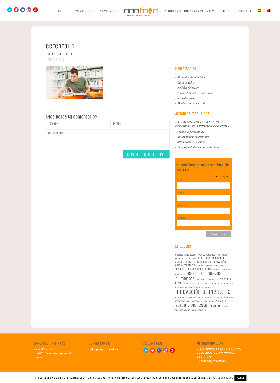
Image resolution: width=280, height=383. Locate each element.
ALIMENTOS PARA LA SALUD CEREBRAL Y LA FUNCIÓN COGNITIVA (219, 353)
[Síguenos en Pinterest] (16, 11)
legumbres (228, 297)
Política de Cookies (222, 377)
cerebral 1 (71, 54)
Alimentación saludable (191, 77)
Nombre (181, 193)
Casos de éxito (185, 82)
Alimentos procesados (185, 258)
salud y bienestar (192, 305)
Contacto (246, 11)
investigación (216, 297)
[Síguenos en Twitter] (9, 11)
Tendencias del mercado (191, 103)
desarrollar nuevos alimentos (193, 269)
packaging (221, 301)
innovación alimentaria (203, 292)
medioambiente (182, 301)
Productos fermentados (190, 132)
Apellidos (182, 205)
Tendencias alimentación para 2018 (191, 310)
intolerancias (181, 297)
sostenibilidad (219, 306)
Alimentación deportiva (194, 255)
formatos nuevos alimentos (208, 283)
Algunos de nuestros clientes (189, 11)
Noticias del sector (188, 88)
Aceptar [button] (240, 377)
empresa (190, 283)
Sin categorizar (186, 98)
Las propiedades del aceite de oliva (198, 147)
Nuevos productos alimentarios (195, 93)
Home (50, 54)
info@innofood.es (103, 349)
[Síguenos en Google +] (35, 11)
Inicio (63, 11)
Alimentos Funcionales (216, 255)
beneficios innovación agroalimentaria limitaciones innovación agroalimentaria (200, 261)
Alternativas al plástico (191, 142)
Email (180, 180)
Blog (226, 11)
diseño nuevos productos (207, 279)
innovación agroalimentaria (198, 287)
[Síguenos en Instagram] (29, 11)
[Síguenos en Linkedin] (22, 11)
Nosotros (107, 11)
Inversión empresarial (199, 297)
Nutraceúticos (207, 301)
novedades (195, 301)
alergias (179, 255)
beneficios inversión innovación (210, 266)
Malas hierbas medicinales (193, 137)
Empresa (182, 218)
